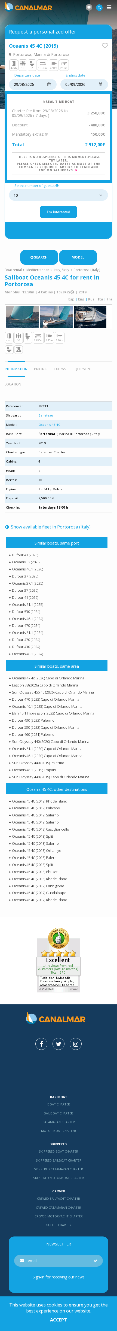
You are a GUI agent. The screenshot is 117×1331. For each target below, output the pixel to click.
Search (41, 257)
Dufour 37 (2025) (25, 576)
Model (78, 257)
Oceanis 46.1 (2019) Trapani (34, 769)
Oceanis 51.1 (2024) (27, 632)
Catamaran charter (58, 1122)
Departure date (27, 75)
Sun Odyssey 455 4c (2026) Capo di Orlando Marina (53, 692)
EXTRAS (60, 368)
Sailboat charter (58, 1113)
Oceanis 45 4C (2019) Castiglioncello (40, 829)
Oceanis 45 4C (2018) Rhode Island (39, 878)
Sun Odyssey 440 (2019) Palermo (38, 762)
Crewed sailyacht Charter (58, 1198)
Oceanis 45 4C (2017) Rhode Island (39, 899)
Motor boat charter (58, 1131)
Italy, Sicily (61, 270)
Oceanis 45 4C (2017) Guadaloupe (39, 892)
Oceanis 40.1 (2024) (27, 653)
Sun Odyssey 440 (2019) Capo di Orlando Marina (50, 776)
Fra (109, 299)
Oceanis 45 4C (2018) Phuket (34, 871)
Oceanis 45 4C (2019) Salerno (35, 815)
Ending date (75, 75)
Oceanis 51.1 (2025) (27, 604)
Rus (91, 299)
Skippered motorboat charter (58, 1178)
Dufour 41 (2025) (25, 597)
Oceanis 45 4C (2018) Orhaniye (36, 850)
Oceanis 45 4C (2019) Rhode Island (39, 801)
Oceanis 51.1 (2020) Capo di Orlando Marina (47, 748)
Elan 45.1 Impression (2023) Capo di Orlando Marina (53, 713)
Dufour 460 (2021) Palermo (33, 734)
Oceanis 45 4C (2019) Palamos (36, 808)
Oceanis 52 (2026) (26, 562)
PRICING (40, 368)
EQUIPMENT (82, 368)
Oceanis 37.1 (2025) (27, 583)
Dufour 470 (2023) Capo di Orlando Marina (45, 699)
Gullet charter (58, 1225)
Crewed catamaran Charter (58, 1207)
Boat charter (58, 1104)
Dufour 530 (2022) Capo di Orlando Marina (45, 727)
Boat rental (13, 270)
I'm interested (58, 212)
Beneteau (45, 415)
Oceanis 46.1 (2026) (27, 569)
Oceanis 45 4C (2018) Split (32, 836)
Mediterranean (37, 270)
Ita (100, 299)
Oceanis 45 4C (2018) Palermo (36, 857)
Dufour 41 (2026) (25, 554)
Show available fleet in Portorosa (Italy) (50, 527)
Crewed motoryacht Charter (59, 1216)
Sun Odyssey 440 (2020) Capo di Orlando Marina (50, 741)
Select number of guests (34, 186)
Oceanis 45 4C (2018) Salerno (35, 843)
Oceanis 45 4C (49, 425)
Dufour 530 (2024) (26, 611)
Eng (81, 299)
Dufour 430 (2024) (26, 646)
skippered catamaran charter (58, 1169)
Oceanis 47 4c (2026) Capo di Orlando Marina (48, 678)
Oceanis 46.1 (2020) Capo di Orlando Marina (47, 755)
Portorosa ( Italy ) (87, 270)
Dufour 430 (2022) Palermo (33, 720)
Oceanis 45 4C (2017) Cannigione (38, 885)
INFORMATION (16, 368)
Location (13, 384)
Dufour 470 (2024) (26, 625)
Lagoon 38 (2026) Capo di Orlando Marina (45, 685)
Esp (71, 299)
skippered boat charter (58, 1151)
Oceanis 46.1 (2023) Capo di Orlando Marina (47, 706)
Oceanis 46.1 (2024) (27, 618)
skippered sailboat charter (58, 1160)
